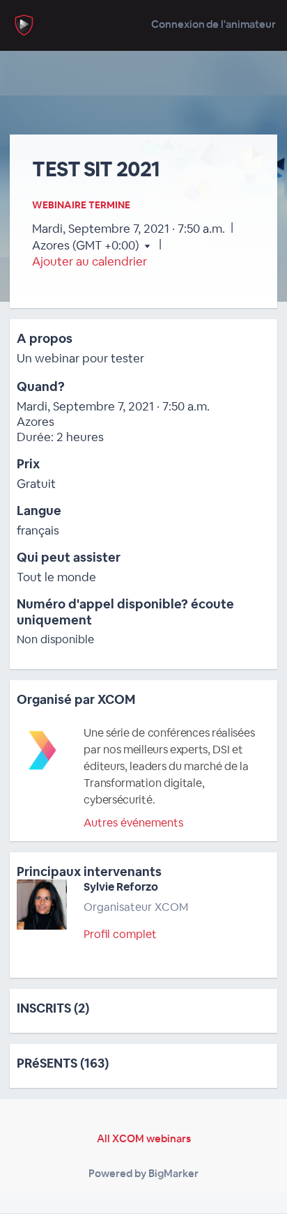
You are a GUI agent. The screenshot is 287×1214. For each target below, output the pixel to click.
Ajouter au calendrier (89, 261)
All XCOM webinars (144, 1138)
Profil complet (120, 934)
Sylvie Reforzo (121, 886)
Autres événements (133, 822)
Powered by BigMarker (143, 1173)
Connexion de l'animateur (213, 24)
